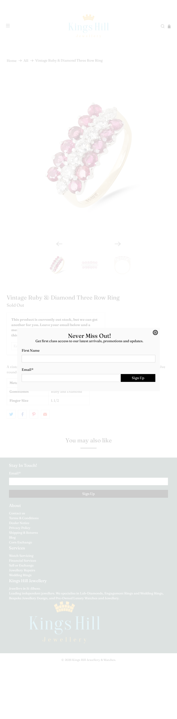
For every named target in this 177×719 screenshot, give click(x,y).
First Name (31, 350)
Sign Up (138, 378)
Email (27, 369)
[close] (155, 332)
